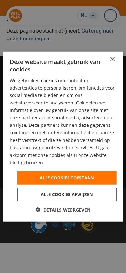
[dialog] (63, 137)
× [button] (112, 59)
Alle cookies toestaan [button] (67, 177)
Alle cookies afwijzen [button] (67, 194)
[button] (63, 209)
